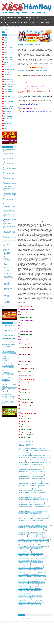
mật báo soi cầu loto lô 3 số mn (9, 231)
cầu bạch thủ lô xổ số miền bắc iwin (24, 471)
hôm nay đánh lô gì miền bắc (23, 546)
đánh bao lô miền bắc (28, 539)
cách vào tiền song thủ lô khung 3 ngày (25, 459)
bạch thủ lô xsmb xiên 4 (41, 455)
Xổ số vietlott (6, 258)
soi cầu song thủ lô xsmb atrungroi (24, 604)
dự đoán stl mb (28, 537)
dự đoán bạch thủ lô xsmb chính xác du (25, 530)
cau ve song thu (46, 483)
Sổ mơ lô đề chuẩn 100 (27, 19)
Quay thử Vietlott (8, 126)
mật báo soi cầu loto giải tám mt (10, 211)
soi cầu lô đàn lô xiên (5, 399)
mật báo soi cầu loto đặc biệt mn (10, 228)
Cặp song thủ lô (21, 464)
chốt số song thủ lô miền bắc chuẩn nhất (25, 509)
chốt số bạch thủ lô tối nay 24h (24, 495)
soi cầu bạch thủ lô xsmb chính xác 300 (25, 576)
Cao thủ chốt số (49, 459)
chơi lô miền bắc (31, 485)
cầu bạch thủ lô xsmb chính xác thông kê (37, 474)
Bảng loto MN (6, 298)
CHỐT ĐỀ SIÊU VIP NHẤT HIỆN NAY (8, 351)
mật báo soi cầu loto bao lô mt (9, 206)
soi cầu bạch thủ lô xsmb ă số (34, 574)
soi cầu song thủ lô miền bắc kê (24, 593)
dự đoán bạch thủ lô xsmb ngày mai (39, 534)
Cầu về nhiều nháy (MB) (9, 84)
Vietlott (26, 22)
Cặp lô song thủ (34, 460)
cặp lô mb (23, 460)
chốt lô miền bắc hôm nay (39, 485)
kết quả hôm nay (12, 22)
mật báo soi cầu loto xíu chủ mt (25, 445)
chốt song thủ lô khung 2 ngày (24, 518)
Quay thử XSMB (8, 118)
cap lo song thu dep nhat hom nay (44, 460)
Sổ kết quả (20, 22)
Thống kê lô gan (8, 89)
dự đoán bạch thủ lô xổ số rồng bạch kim (39, 527)
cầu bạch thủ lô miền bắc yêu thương (25, 469)
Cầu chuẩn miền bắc (27, 17)
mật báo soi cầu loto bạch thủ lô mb (26, 441)
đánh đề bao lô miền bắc (47, 539)
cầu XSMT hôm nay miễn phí (6, 377)
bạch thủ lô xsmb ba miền (47, 453)
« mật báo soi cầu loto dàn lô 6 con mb (25, 612)
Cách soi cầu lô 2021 (5, 358)
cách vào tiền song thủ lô (47, 457)
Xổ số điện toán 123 (9, 72)
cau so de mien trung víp (6, 344)
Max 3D (6, 62)
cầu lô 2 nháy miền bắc (5, 370)
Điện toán (31, 22)
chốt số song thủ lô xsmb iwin (38, 516)
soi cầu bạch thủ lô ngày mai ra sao (24, 562)
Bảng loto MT (6, 296)
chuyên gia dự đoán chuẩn (6, 349)
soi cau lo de (4, 394)
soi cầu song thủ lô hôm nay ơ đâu (36, 586)
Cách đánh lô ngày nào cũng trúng (7, 365)
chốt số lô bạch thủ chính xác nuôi (24, 504)
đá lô (42, 537)
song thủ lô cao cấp (37, 72)
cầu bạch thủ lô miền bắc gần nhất (35, 466)
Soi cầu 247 (4, 398)
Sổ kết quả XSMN (8, 50)
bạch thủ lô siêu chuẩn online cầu (35, 452)
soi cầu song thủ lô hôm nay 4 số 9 (24, 586)
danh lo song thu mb (22, 520)
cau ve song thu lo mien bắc (23, 485)
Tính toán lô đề (37, 19)
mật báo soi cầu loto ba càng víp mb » (45, 612)
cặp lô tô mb (42, 462)
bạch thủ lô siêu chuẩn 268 (34, 450)
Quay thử (3, 24)
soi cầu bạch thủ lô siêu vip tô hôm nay (25, 567)
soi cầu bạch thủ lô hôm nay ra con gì (36, 555)
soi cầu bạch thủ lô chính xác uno (24, 553)
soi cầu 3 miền (13, 396)
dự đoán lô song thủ (22, 537)
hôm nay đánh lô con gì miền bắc (40, 544)
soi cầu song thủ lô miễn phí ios (36, 595)
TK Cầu (36, 22)
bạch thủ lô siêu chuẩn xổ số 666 (36, 453)
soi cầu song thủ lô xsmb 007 (37, 602)
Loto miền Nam (7, 113)
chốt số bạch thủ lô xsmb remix (24, 499)
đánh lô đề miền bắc (45, 541)
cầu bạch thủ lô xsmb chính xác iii (24, 474)
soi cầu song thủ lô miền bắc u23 (35, 593)
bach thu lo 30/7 (21, 448)
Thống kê (42, 22)
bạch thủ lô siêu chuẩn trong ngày (24, 453)
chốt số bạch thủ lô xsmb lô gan (36, 497)
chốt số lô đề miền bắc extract (34, 506)
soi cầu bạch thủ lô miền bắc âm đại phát (37, 558)
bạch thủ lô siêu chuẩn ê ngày (23, 452)
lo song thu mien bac (29, 548)
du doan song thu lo (39, 520)
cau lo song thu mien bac (46, 481)
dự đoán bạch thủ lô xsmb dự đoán (40, 532)
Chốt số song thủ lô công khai (45, 506)
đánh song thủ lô (21, 544)
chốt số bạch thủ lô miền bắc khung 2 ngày (40, 492)
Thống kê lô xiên (8, 91)
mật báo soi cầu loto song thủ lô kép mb (35, 221)
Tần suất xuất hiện (8, 106)
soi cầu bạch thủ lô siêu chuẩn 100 (37, 562)
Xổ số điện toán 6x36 (9, 69)
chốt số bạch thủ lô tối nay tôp (46, 495)
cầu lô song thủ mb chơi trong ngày (35, 481)
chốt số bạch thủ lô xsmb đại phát (24, 497)
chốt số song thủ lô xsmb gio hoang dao (25, 516)
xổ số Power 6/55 (8, 59)
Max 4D (6, 64)
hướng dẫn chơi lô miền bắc (33, 546)
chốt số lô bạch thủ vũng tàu (23, 506)
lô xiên (3, 384)
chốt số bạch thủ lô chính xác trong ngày (25, 488)
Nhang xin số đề (4, 386)
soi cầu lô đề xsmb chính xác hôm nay (8, 401)
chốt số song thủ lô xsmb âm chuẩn (35, 513)
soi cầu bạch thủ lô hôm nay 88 (24, 555)
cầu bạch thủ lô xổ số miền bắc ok (24, 473)
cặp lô (20, 460)
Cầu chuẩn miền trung (5, 19)
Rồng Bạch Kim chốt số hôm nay (7, 392)
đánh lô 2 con (32, 541)
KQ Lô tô (47, 22)
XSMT (6, 22)
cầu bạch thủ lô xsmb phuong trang (24, 476)
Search (3, 31)
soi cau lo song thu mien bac (41, 70)
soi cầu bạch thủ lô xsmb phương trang (25, 579)
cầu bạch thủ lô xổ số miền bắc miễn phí (38, 471)
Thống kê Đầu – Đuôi (9, 101)
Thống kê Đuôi (7, 99)
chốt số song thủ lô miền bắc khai (38, 509)
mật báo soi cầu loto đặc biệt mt (10, 210)
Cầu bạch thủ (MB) (8, 77)
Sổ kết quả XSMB (8, 47)
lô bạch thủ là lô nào (22, 548)
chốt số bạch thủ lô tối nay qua (35, 495)
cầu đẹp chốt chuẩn (5, 379)
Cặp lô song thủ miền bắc (23, 462)
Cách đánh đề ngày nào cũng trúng (8, 367)
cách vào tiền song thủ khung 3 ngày (36, 457)
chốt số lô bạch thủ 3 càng (34, 499)
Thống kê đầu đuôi (8, 86)
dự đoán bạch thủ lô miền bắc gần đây (25, 525)
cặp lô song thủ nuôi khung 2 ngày (33, 462)
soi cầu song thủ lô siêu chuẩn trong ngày (38, 600)
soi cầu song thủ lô (41, 583)
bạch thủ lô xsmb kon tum (23, 455)
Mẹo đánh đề (14, 384)
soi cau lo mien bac (10, 394)
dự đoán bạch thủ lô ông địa (37, 525)
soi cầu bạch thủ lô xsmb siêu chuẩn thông (40, 579)
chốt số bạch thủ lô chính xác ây (33, 487)
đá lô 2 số (50, 537)
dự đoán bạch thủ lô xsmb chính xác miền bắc (40, 530)
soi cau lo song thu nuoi (33, 583)
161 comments (49, 609)
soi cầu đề (3, 403)
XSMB (51, 19)
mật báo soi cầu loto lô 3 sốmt (9, 212)
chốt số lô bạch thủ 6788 (44, 499)
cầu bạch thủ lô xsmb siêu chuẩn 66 (37, 476)
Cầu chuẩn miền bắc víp (38, 17)
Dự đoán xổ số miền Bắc (36, 537)
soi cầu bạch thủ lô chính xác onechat (25, 551)
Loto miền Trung (8, 116)
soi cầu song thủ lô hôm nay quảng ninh (25, 588)
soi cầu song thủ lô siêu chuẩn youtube (25, 602)
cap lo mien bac (28, 460)
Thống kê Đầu (7, 96)
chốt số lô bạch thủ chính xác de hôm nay (25, 502)
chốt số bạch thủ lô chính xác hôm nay (45, 487)
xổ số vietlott (7, 54)
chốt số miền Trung (12, 353)
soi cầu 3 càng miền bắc (6, 396)
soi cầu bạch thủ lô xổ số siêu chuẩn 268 (39, 572)
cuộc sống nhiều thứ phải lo (44, 518)
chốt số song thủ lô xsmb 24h (23, 513)
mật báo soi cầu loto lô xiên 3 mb (10, 194)
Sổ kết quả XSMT (8, 52)
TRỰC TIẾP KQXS (45, 19)
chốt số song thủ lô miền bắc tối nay (41, 511)
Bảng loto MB (6, 295)
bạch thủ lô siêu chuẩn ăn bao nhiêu (45, 450)
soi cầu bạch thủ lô (10, 398)
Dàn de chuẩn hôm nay (5, 381)
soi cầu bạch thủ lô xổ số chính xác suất (25, 569)
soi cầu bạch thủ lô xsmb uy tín (24, 581)
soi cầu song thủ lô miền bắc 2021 (36, 590)
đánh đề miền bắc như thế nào (24, 541)
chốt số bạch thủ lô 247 (22, 487)
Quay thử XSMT (8, 123)
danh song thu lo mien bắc (31, 520)
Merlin (11, 622)
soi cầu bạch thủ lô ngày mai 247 (24, 560)
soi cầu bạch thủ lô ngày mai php (36, 560)
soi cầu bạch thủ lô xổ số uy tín (24, 574)
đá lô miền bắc (21, 539)
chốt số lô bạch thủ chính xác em (38, 502)
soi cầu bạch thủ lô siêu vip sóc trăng (37, 565)
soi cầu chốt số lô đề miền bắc (35, 581)
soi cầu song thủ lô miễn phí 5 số (24, 595)
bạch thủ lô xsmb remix (32, 455)
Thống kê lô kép (8, 94)
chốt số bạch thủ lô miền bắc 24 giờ (39, 490)
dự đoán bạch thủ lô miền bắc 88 (24, 523)
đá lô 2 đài (45, 537)
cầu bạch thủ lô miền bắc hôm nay (24, 467)
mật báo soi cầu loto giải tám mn (10, 230)
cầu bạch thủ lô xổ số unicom (35, 473)
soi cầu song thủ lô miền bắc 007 (24, 590)
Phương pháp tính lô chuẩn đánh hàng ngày (8, 389)
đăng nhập (24, 618)
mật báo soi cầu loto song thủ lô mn (26, 444)
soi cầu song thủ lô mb (22, 70)
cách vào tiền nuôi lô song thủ (24, 457)
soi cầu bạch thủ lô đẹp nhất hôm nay (37, 553)
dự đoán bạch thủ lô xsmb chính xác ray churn (26, 532)
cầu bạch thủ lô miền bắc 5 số (24, 466)
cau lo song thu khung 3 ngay (23, 481)
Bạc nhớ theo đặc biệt (5, 342)
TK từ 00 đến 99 (8, 108)
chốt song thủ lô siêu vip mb (34, 518)
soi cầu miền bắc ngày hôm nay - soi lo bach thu (35, 46)
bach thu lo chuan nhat (41, 448)
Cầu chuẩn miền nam (16, 19)
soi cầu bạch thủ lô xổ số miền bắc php (25, 572)
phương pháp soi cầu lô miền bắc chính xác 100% (28, 442)
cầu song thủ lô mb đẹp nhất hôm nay (36, 483)
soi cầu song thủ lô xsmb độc (36, 604)
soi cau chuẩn (43, 581)
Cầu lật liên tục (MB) (9, 79)
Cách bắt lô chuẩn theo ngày (6, 356)
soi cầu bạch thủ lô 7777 (38, 548)
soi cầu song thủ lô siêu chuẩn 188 (36, 597)
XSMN (2, 22)
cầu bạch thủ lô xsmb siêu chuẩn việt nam (38, 478)
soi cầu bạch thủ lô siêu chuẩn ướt (24, 565)
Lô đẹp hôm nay (7, 384)
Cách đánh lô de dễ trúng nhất (7, 363)
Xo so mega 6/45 (8, 57)
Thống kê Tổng (7, 104)
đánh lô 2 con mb (38, 541)
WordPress (7, 622)
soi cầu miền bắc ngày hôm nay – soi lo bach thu (23, 13)
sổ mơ (8, 24)
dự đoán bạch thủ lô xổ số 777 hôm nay (25, 527)
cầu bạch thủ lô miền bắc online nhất (37, 467)
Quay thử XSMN (8, 121)
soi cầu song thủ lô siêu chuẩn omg (24, 600)
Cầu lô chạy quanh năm (6, 372)
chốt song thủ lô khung (47, 516)
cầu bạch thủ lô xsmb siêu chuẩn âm (25, 478)
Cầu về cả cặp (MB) (8, 81)
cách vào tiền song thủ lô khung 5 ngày (39, 459)
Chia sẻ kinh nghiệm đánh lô (6, 346)
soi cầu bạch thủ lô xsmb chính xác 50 (39, 576)
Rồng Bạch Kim (4, 391)
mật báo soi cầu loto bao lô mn (9, 225)
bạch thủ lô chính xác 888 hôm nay (31, 448)
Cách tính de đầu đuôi (5, 360)
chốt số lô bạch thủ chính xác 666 (24, 501)
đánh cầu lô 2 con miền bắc (37, 539)
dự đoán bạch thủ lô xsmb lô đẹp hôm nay (25, 534)
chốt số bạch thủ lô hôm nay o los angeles (25, 490)
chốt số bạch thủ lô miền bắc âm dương (25, 492)
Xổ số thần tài (7, 74)
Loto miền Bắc (7, 111)
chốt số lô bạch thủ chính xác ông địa (37, 504)
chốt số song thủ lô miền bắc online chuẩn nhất (26, 511)
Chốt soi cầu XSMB (5, 353)
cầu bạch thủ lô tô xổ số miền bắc (37, 469)
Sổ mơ (5, 128)
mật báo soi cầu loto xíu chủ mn (10, 240)
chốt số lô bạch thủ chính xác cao (36, 501)
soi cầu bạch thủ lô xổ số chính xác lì (38, 567)
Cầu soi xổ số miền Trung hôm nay (7, 374)
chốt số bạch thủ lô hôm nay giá (38, 488)
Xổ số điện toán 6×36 (8, 267)
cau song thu (21, 483)
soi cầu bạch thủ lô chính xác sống (37, 551)
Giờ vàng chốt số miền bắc (29, 544)
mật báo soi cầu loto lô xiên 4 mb (10, 195)
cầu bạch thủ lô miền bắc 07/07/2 (37, 464)
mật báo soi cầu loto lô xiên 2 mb (10, 193)
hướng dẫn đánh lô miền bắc (44, 546)
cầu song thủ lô (26, 483)
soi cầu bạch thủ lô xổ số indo (37, 569)
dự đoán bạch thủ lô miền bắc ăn (36, 523)
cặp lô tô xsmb (48, 462)
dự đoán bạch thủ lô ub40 (47, 525)
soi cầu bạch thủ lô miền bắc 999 (24, 558)
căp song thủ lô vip (28, 464)
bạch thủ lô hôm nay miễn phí (23, 450)
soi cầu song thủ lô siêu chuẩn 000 (24, 597)
